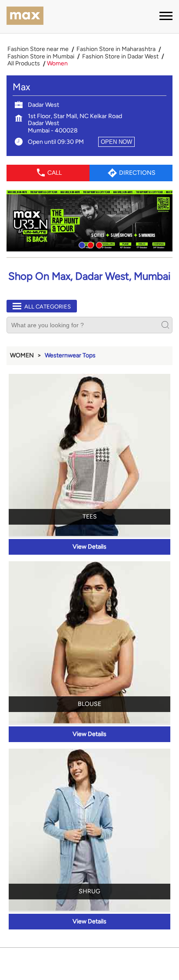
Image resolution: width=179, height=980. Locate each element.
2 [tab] (89, 244)
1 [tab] (81, 244)
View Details (89, 546)
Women (22, 355)
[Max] (25, 17)
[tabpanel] (89, 220)
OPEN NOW (116, 142)
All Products (23, 63)
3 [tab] (98, 244)
